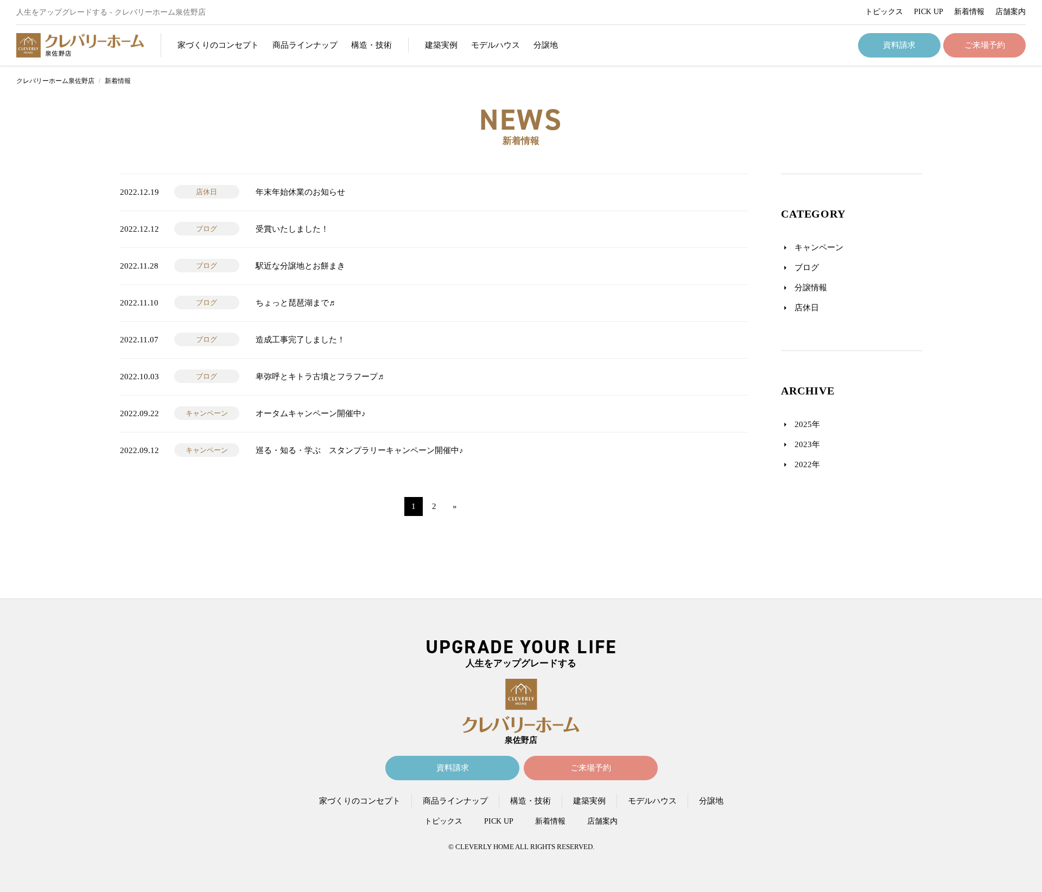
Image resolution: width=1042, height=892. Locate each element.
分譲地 (545, 45)
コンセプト (218, 45)
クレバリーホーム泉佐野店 (55, 81)
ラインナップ (305, 45)
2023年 (807, 444)
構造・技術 (371, 45)
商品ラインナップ (455, 801)
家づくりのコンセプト (360, 801)
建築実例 (441, 45)
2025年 (807, 424)
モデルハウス (495, 45)
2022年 (807, 464)
